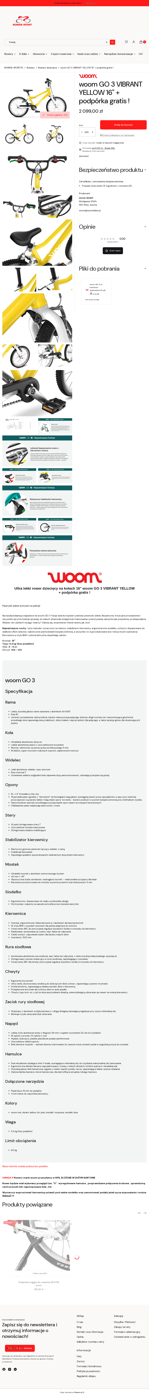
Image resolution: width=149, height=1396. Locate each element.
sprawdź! (90, 3)
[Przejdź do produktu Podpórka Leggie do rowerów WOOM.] (38, 1249)
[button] (112, 42)
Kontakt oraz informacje (90, 1332)
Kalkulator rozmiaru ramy (90, 1341)
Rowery (31, 67)
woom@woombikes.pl (90, 210)
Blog (79, 1327)
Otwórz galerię (57, 115)
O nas (80, 1322)
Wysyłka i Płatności (124, 1322)
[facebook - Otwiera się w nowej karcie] (4, 1369)
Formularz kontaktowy (89, 1366)
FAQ (79, 1356)
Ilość (81, 125)
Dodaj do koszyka (123, 124)
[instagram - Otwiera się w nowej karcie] (9, 1369)
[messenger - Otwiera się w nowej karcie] (15, 1369)
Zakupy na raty (122, 1327)
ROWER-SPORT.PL (13, 67)
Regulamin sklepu (86, 1376)
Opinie (80, 1336)
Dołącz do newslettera (20, 1348)
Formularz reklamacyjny (127, 1332)
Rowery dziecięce (47, 67)
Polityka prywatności (88, 1371)
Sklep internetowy (71, 1392)
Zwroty (81, 1361)
